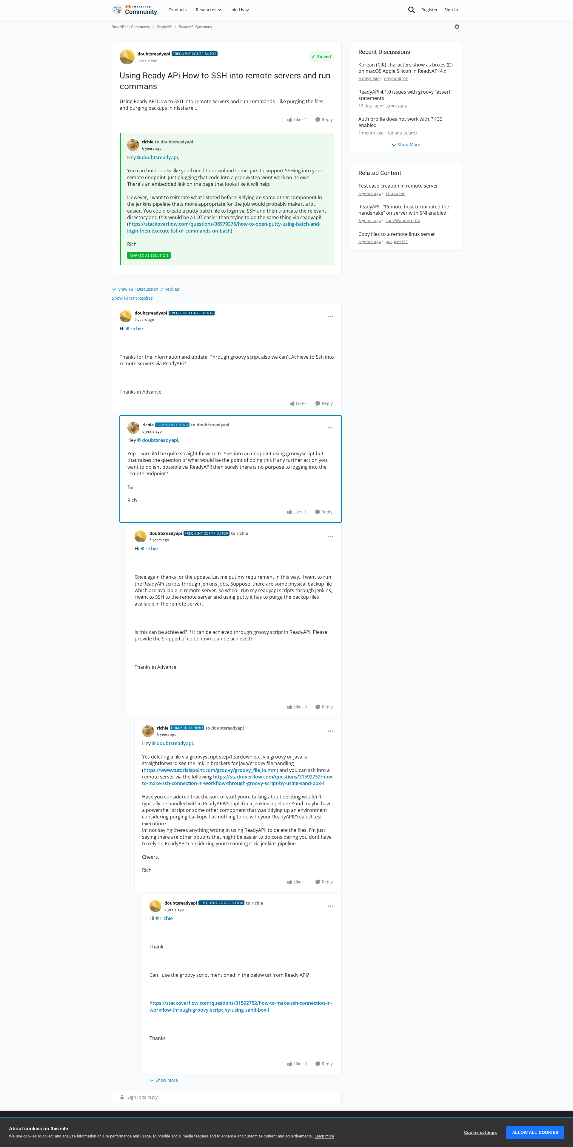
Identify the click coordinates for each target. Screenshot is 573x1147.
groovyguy (396, 106)
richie (147, 142)
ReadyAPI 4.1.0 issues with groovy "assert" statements (405, 95)
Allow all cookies (535, 1132)
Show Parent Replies (132, 298)
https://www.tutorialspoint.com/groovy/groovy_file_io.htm (210, 770)
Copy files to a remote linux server (396, 234)
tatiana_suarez (402, 133)
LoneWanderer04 (403, 220)
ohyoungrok (396, 78)
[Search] (411, 9)
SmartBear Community (131, 26)
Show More (166, 1080)
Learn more (324, 1136)
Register (429, 10)
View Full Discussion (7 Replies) (149, 289)
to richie (239, 533)
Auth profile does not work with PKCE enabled (400, 122)
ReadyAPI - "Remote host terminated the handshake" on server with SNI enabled (403, 210)
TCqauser (395, 193)
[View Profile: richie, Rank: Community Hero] (133, 428)
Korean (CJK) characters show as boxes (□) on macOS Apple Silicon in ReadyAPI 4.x (405, 68)
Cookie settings (480, 1132)
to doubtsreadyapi (174, 142)
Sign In (451, 10)
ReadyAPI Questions (195, 26)
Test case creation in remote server (398, 186)
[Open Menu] (457, 27)
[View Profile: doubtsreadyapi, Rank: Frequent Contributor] (127, 56)
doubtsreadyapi (154, 54)
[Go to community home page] (134, 9)
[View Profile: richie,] (133, 145)
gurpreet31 (397, 241)
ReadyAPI (164, 26)
